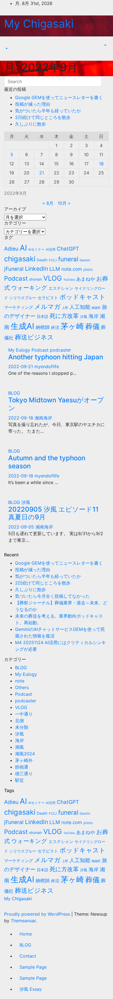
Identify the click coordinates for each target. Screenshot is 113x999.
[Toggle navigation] (8, 43)
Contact (27, 956)
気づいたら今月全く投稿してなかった (52, 596)
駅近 (19, 780)
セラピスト (48, 297)
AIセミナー (36, 249)
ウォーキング (29, 287)
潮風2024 (25, 753)
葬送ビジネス (34, 337)
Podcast (16, 278)
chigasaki (19, 258)
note (19, 681)
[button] (6, 48)
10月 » (64, 203)
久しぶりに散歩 (30, 124)
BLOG (14, 393)
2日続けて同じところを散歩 (42, 117)
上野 (65, 308)
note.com (71, 269)
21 (41, 173)
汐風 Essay (30, 989)
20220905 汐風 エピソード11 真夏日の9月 (53, 513)
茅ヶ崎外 (24, 760)
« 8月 (48, 203)
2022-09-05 (21, 527)
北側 (19, 720)
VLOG (52, 278)
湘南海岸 (43, 418)
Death (42, 260)
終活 (55, 327)
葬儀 (92, 326)
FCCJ (53, 260)
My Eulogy (20, 350)
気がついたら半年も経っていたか (48, 110)
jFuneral (14, 268)
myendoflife (46, 366)
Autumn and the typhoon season (46, 462)
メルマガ (47, 306)
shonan (35, 279)
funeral (68, 259)
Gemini (85, 260)
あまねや (85, 279)
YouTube (69, 279)
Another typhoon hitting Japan (55, 357)
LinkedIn (36, 268)
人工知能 (79, 307)
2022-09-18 (21, 418)
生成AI (22, 326)
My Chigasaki (39, 23)
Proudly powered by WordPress (37, 914)
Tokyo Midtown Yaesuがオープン (56, 404)
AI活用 (50, 249)
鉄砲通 (21, 767)
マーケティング (18, 307)
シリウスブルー (22, 297)
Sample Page (33, 967)
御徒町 (96, 308)
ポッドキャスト (83, 297)
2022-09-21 (21, 366)
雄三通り (24, 773)
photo (88, 269)
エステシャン (61, 288)
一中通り (24, 714)
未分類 (21, 727)
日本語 (42, 316)
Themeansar (23, 920)
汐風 (83, 316)
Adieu (11, 248)
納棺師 (43, 327)
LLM (54, 269)
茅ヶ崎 (72, 326)
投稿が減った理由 (32, 104)
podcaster (60, 350)
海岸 (93, 316)
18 (101, 163)
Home (25, 934)
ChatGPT (68, 249)
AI (23, 248)
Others (22, 687)
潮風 (19, 747)
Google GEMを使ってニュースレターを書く (59, 97)
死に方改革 (64, 315)
